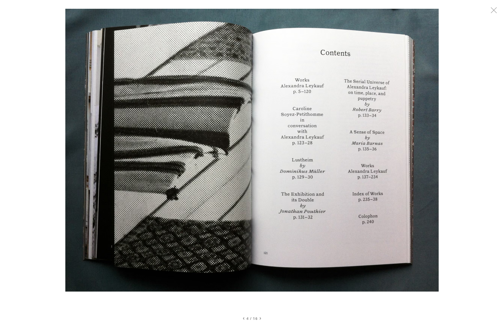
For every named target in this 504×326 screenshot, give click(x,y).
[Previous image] (158, 160)
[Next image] (345, 160)
